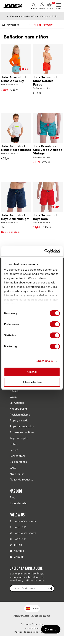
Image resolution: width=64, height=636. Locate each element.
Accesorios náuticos (22, 432)
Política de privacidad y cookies (32, 632)
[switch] (55, 324)
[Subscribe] (50, 588)
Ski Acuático (17, 402)
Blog (12, 497)
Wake (13, 396)
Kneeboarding (18, 408)
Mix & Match (17, 473)
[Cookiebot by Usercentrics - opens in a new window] (45, 251)
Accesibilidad (32, 628)
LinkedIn (18, 556)
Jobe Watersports (24, 521)
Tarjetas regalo (19, 438)
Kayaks (14, 391)
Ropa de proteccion (22, 426)
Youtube (18, 550)
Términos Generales (32, 624)
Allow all (32, 371)
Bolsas (14, 444)
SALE (13, 467)
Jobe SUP (19, 527)
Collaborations (18, 461)
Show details (44, 360)
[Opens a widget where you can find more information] (50, 629)
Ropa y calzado (19, 420)
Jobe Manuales (19, 503)
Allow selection (32, 382)
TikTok (17, 544)
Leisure (14, 450)
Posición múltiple (20, 414)
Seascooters (17, 456)
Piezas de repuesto (21, 479)
